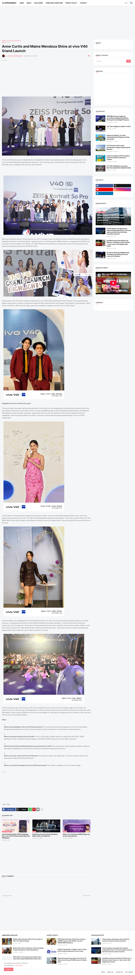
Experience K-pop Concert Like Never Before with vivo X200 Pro (45, 835)
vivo (8, 42)
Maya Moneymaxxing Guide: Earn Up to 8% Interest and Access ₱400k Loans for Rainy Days (72, 960)
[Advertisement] (61, 23)
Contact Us (119, 972)
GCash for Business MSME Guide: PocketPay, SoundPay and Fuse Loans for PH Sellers (118, 254)
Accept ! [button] (8, 969)
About (29, 3)
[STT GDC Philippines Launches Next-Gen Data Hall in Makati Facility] (100, 168)
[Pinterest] (34, 809)
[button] (126, 3)
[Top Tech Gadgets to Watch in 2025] (100, 129)
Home (22, 3)
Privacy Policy (71, 3)
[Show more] (41, 809)
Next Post (86, 895)
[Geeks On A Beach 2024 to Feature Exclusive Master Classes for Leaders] (100, 158)
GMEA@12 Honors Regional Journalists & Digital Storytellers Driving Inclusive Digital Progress (118, 118)
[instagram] (122, 189)
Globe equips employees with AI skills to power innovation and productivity (115, 940)
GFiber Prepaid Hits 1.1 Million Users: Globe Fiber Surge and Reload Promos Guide (72, 950)
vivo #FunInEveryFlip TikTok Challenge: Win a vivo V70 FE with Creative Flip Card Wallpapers (16, 836)
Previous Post (7, 895)
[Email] (38, 809)
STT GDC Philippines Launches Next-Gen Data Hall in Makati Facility (119, 167)
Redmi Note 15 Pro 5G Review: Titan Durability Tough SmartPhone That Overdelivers (28, 949)
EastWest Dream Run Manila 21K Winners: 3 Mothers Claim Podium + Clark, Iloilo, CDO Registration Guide (118, 243)
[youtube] (104, 189)
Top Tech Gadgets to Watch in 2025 (119, 126)
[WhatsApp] (30, 809)
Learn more (19, 965)
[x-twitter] (122, 185)
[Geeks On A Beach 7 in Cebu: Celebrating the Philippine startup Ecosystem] (100, 137)
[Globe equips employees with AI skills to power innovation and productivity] (96, 941)
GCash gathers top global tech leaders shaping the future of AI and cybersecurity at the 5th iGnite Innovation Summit (119, 231)
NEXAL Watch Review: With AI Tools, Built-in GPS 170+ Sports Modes (28, 940)
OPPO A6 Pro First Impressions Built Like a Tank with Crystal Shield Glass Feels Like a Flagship (27, 958)
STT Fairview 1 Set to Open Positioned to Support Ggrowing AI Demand (118, 147)
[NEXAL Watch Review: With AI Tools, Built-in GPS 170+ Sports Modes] (7, 941)
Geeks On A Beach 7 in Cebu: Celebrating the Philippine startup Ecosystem (118, 137)
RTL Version (129, 972)
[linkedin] (104, 193)
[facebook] (104, 185)
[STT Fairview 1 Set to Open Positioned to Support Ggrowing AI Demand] (100, 148)
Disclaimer (38, 3)
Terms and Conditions (54, 3)
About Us (110, 972)
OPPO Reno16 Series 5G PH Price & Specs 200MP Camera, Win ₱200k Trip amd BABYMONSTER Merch (71, 941)
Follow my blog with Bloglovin (11, 40)
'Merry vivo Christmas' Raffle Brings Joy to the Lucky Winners (76, 835)
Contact (83, 3)
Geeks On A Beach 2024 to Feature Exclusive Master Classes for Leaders (118, 157)
